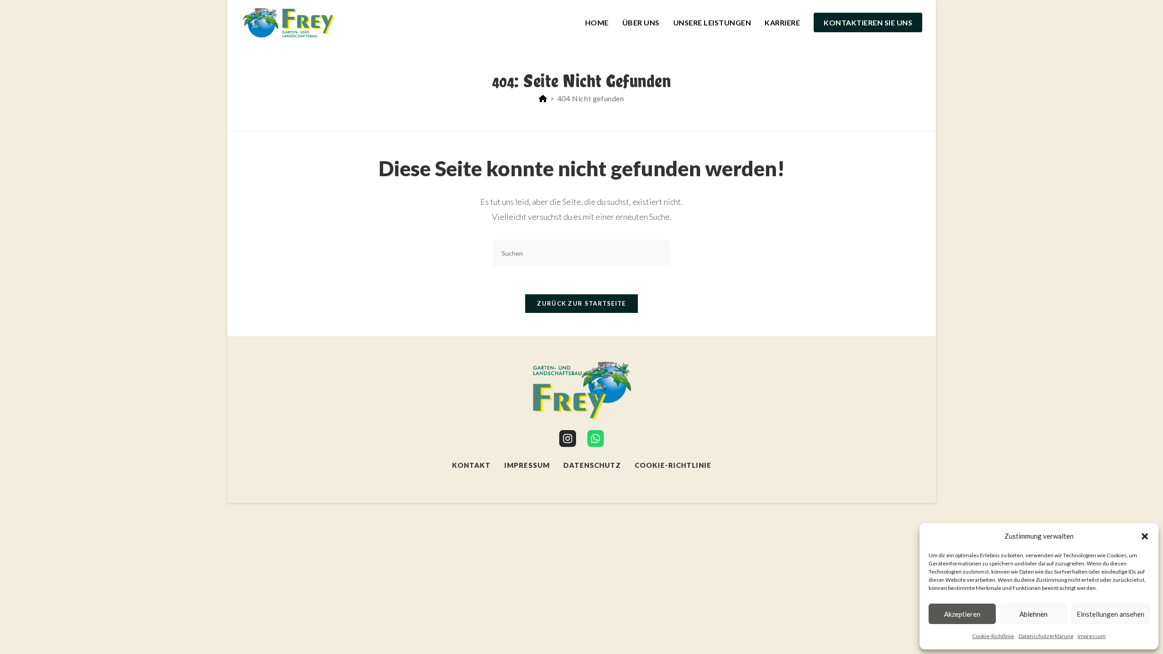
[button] (1144, 536)
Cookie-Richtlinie (993, 636)
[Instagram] (567, 438)
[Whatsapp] (595, 438)
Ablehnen (1033, 614)
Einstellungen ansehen (1110, 614)
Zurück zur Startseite (581, 303)
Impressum (1092, 636)
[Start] (543, 98)
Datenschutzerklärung (1046, 636)
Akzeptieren (962, 614)
